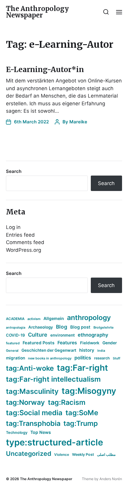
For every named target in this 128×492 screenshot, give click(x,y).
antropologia (15, 327)
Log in (13, 227)
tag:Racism (66, 402)
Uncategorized (28, 453)
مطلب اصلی (106, 454)
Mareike (78, 122)
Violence (61, 454)
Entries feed (20, 235)
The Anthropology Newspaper (37, 11)
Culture (37, 335)
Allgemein (53, 318)
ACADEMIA (15, 319)
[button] (106, 12)
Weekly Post (83, 454)
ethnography (93, 335)
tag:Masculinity (32, 391)
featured (13, 343)
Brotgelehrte (103, 327)
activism (33, 319)
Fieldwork (89, 342)
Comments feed (25, 242)
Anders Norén (110, 479)
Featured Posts (38, 342)
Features (67, 342)
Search (13, 171)
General (12, 350)
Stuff (116, 358)
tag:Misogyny (89, 391)
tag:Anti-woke (30, 368)
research (102, 358)
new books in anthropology (49, 358)
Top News (40, 432)
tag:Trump (80, 423)
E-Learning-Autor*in (45, 69)
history (86, 350)
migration (15, 358)
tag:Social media (34, 412)
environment (62, 335)
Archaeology (40, 327)
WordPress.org (23, 250)
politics (82, 358)
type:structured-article (54, 442)
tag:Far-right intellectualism (53, 379)
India (101, 351)
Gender (109, 342)
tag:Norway (25, 402)
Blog (61, 327)
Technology (16, 432)
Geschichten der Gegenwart (48, 350)
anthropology (89, 317)
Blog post (80, 326)
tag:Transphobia (33, 423)
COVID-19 (15, 335)
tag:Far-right (82, 368)
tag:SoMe (81, 412)
